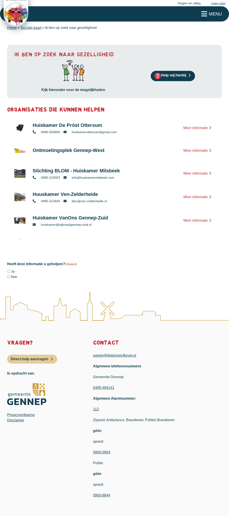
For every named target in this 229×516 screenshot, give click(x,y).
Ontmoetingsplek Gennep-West (68, 150)
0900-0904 (101, 452)
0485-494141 (103, 388)
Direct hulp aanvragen (29, 359)
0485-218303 (50, 177)
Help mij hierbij (173, 75)
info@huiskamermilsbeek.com (92, 177)
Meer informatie (196, 128)
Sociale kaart (31, 28)
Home (12, 28)
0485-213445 (50, 201)
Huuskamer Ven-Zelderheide (65, 194)
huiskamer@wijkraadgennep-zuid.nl (65, 224)
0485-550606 (50, 132)
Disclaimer (15, 420)
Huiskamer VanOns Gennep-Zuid (70, 218)
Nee (14, 277)
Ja (13, 271)
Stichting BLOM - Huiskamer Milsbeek (76, 170)
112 (96, 409)
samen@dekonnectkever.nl (114, 355)
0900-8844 (101, 495)
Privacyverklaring (21, 415)
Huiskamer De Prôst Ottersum (67, 125)
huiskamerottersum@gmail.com (94, 132)
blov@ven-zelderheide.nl (89, 201)
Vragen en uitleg (189, 3)
